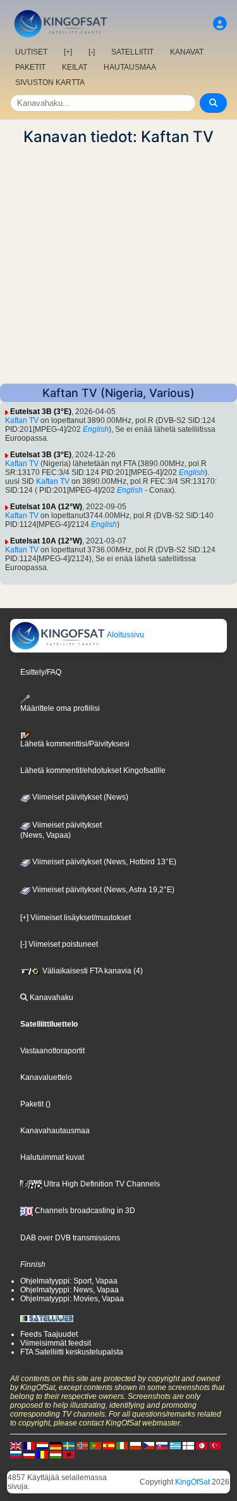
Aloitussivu (125, 634)
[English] (15, 1445)
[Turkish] (215, 1445)
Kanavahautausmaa (55, 1130)
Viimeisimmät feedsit (55, 1343)
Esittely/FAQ (40, 672)
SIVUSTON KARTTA (50, 82)
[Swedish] (69, 1445)
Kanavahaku (50, 997)
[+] (68, 52)
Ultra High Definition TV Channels (101, 1183)
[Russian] (15, 1454)
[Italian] (122, 1445)
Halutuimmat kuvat (52, 1157)
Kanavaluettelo (46, 1077)
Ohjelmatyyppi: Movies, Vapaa (72, 1298)
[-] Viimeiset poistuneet (59, 944)
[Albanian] (69, 1454)
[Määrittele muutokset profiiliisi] (220, 24)
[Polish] (135, 1445)
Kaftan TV (22, 420)
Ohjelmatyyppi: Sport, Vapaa (69, 1281)
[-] (91, 52)
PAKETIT (30, 67)
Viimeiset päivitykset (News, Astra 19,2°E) (102, 889)
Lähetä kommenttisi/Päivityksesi (75, 743)
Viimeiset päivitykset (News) (79, 797)
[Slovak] (161, 1445)
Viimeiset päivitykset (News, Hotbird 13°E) (103, 861)
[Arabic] (201, 1445)
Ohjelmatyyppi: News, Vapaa (69, 1289)
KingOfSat (192, 1482)
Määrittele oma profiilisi (60, 708)
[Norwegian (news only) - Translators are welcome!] (82, 1445)
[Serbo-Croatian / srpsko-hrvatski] (29, 1454)
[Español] (108, 1445)
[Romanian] (42, 1454)
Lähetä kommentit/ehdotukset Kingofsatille (93, 770)
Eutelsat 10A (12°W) (46, 506)
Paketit (32, 1104)
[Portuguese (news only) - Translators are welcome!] (95, 1445)
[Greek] (175, 1445)
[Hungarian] (55, 1454)
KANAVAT (187, 52)
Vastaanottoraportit (52, 1050)
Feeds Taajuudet (49, 1334)
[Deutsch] (55, 1445)
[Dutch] (42, 1445)
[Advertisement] (118, 265)
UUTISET (31, 52)
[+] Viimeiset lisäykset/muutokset (75, 917)
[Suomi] (188, 1445)
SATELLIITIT (132, 52)
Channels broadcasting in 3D (84, 1210)
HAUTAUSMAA (130, 67)
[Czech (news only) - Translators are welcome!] (148, 1445)
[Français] (29, 1445)
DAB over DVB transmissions (70, 1237)
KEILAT (74, 67)
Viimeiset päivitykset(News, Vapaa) (61, 830)
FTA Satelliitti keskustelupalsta (71, 1352)
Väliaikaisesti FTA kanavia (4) (91, 970)
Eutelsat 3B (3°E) (40, 411)
